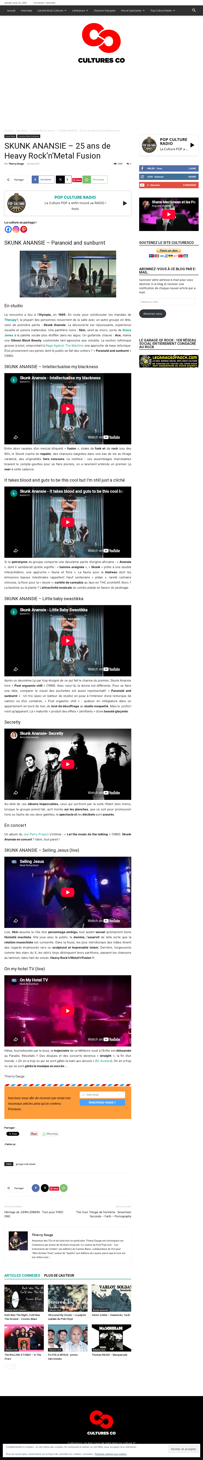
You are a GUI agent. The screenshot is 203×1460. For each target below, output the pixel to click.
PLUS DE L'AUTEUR (59, 1275)
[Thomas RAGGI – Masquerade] (111, 1338)
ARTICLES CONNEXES (22, 1275)
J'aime (192, 168)
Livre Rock (21, 130)
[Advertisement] (101, 95)
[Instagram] (15, 229)
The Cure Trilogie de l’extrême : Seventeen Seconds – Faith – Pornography (103, 1214)
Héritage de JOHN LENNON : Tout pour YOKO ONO (33, 1214)
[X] (45, 1188)
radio (75, 208)
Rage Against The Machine (65, 345)
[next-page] (13, 1366)
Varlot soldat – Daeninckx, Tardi (111, 1315)
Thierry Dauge (16, 163)
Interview (26, 10)
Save (78, 180)
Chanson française (104, 10)
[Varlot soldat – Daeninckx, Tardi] (111, 1298)
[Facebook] (8, 229)
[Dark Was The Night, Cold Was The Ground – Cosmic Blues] (24, 1298)
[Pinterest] (23, 229)
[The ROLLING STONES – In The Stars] (24, 1338)
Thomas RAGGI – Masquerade (109, 1354)
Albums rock (55, 1310)
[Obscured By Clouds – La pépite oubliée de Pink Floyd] (67, 1298)
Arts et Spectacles (131, 10)
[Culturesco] (101, 40)
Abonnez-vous (152, 314)
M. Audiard (103, 1061)
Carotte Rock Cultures (50, 10)
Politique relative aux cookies (111, 1454)
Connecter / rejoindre (44, 2)
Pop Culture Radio (161, 10)
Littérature (78, 10)
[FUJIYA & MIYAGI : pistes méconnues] (67, 1338)
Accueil (11, 10)
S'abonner (189, 184)
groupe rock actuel (25, 1163)
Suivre (192, 176)
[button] (194, 11)
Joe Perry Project (36, 834)
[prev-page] (6, 1366)
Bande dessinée (100, 1310)
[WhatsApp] (64, 1188)
